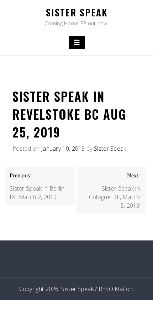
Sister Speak (76, 12)
